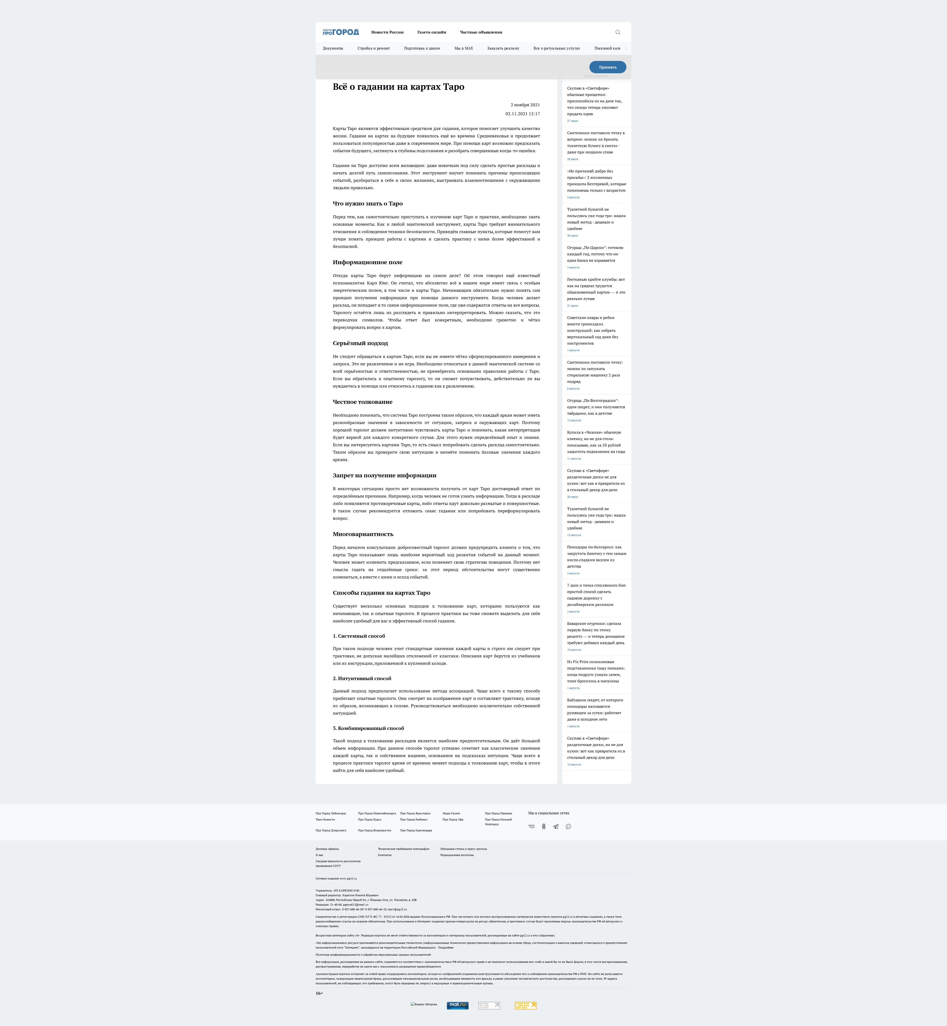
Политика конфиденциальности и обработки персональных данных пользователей (373, 954)
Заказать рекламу (503, 48)
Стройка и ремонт (374, 48)
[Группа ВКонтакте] (531, 826)
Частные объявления (481, 32)
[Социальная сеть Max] (568, 826)
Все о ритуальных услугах (557, 48)
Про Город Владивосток (374, 830)
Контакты (385, 855)
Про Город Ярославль (415, 813)
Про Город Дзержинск (331, 830)
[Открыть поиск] (618, 32)
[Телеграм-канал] (556, 826)
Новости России (387, 32)
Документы (333, 48)
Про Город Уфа (453, 819)
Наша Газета (451, 813)
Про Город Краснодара (416, 830)
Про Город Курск (369, 819)
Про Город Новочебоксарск (377, 813)
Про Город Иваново (498, 813)
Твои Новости (325, 819)
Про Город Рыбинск (413, 819)
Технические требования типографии (403, 849)
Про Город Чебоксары (331, 813)
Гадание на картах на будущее (382, 136)
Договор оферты (327, 849)
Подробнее (446, 947)
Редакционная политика (457, 855)
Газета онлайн (432, 32)
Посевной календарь (613, 48)
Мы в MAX (464, 48)
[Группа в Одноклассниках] (544, 826)
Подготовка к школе (422, 48)
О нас (319, 855)
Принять (608, 67)
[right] (625, 48)
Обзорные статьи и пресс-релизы (463, 849)
